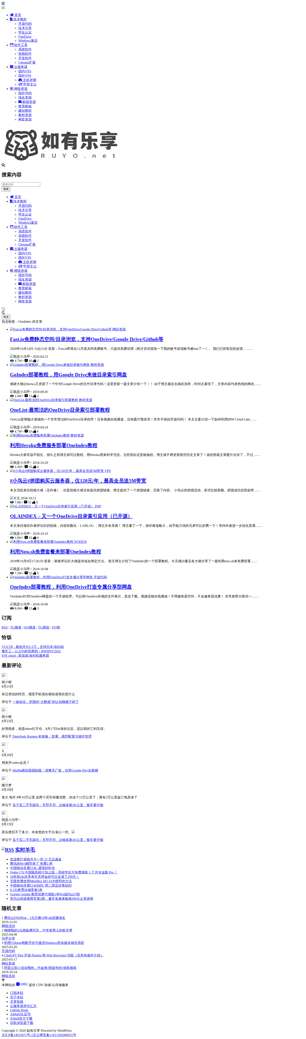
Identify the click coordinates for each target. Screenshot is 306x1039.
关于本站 (16, 997)
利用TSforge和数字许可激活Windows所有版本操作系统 (44, 943)
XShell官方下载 (21, 1018)
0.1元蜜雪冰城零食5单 (26, 890)
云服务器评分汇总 (23, 1006)
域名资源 (25, 97)
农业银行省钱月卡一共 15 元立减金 (36, 859)
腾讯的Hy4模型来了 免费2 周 (31, 863)
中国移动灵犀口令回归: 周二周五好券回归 (41, 885)
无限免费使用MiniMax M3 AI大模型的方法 (41, 881)
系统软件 (25, 49)
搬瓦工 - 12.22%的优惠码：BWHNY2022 (31, 651)
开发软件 (25, 58)
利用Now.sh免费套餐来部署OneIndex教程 (55, 551)
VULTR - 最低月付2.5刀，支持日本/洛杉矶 (33, 647)
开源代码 (25, 23)
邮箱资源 (29, 102)
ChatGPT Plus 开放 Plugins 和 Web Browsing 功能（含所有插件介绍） (54, 955)
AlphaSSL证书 (20, 1014)
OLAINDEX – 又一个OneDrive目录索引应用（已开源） (71, 516)
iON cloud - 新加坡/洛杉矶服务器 (25, 655)
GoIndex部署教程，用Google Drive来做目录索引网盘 (68, 374)
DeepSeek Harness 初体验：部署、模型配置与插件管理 (52, 736)
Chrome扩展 (27, 62)
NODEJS (80, 541)
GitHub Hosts (19, 1010)
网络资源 (20, 88)
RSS (5, 627)
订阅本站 (16, 993)
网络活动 (8, 926)
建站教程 (25, 110)
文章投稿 (16, 1001)
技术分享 (25, 28)
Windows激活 (27, 40)
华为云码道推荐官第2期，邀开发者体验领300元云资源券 (51, 898)
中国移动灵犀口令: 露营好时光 (32, 868)
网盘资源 (25, 119)
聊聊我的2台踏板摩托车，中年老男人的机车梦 (38, 930)
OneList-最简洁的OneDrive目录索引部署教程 (60, 410)
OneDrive (24, 36)
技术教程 (19, 19)
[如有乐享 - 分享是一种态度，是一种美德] (63, 161)
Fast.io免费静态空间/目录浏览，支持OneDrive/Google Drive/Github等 (86, 339)
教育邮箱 (25, 106)
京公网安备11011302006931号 (54, 1035)
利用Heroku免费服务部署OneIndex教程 (53, 445)
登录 (6, 317)
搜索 (6, 189)
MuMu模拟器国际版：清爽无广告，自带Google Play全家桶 (55, 770)
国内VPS (24, 71)
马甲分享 (8, 938)
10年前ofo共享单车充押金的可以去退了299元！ (44, 876)
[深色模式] (153, 313)
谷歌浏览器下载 (21, 1023)
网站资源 (119, 329)
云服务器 (20, 67)
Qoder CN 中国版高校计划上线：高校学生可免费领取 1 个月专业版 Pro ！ (64, 872)
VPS (107, 471)
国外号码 (25, 93)
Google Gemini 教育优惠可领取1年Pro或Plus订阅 (45, 894)
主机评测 (29, 80)
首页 (17, 15)
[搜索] (153, 309)
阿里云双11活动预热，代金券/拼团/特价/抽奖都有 (40, 968)
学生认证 (25, 32)
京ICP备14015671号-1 (17, 1035)
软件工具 (20, 45)
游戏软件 (25, 53)
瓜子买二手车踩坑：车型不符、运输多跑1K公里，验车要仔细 (57, 805)
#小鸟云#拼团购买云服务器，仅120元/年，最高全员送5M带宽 (78, 480)
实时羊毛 (25, 849)
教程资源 (25, 115)
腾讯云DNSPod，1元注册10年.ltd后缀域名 (34, 918)
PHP (98, 506)
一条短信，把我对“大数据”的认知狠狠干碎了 (45, 702)
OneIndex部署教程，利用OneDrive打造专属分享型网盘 (71, 587)
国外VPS (24, 75)
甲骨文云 (29, 84)
